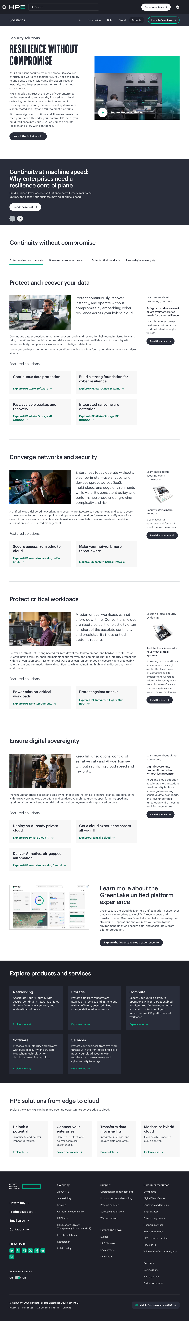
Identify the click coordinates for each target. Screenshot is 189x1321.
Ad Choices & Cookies (48, 1307)
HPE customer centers (156, 1238)
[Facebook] (36, 1250)
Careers (61, 1204)
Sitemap (67, 1307)
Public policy (64, 1248)
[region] (94, 192)
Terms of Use (27, 1307)
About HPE (63, 1191)
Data (109, 20)
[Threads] (30, 1250)
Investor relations (67, 1235)
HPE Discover (107, 1243)
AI (80, 20)
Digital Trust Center (154, 1198)
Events (104, 1236)
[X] (18, 1250)
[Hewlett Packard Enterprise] (17, 7)
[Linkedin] (11, 1250)
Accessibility (64, 1198)
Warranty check (109, 1218)
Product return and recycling (116, 1198)
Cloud (122, 20)
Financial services (153, 1224)
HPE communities (153, 1231)
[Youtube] (42, 1250)
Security (136, 20)
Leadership (63, 1241)
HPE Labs (62, 1218)
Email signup (151, 1211)
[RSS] (11, 1256)
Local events (107, 1249)
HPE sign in (150, 1244)
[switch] (16, 1278)
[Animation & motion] (18, 1277)
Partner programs (153, 1283)
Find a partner (151, 1276)
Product (20, 1211)
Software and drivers (112, 1211)
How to (17, 1203)
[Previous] (12, 219)
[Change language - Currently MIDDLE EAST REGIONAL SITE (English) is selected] (177, 6)
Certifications (151, 1269)
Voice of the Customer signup (160, 1251)
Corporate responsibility (70, 1211)
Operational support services (116, 1191)
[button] (4, 7)
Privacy (12, 1307)
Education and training (156, 1204)
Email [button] (17, 1220)
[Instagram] (24, 1250)
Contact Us (150, 1191)
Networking (94, 20)
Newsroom (106, 1256)
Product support (109, 1204)
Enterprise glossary (154, 1218)
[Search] (32, 7)
